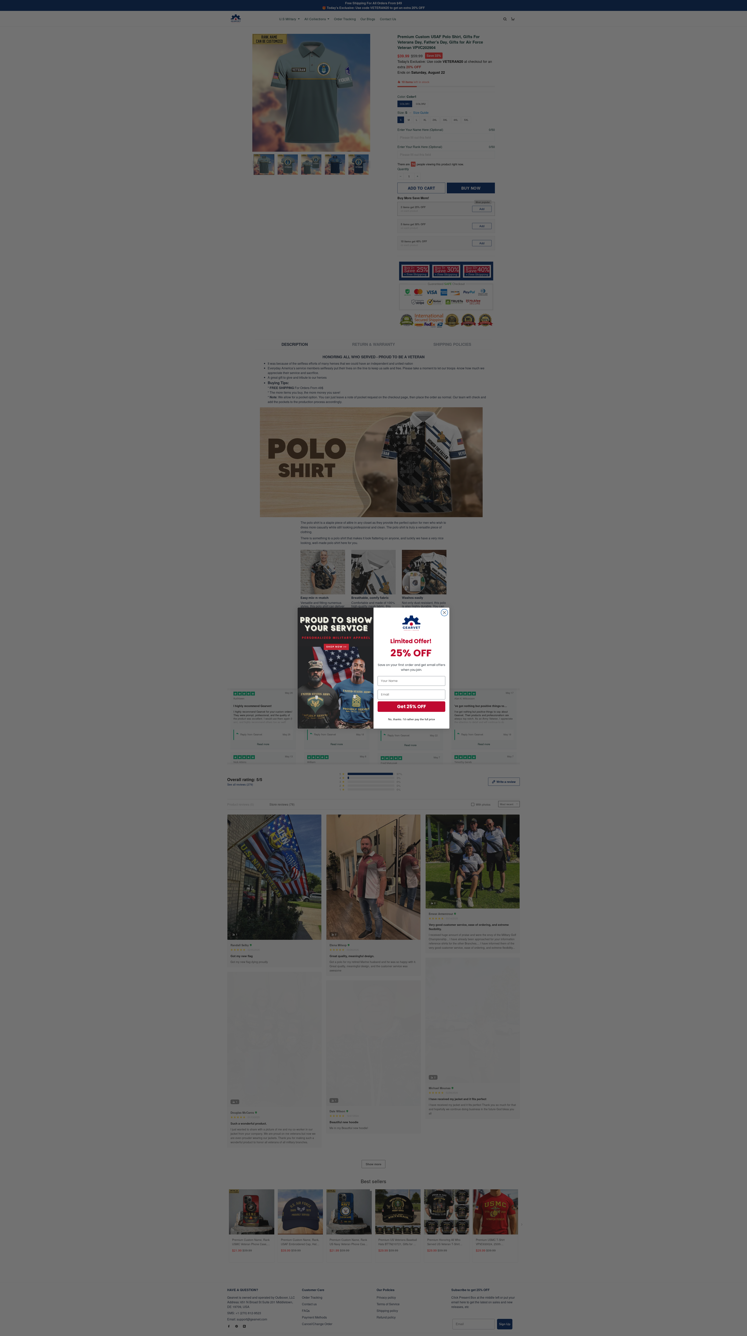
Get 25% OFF (411, 706)
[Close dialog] (444, 612)
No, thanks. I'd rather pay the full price (411, 719)
